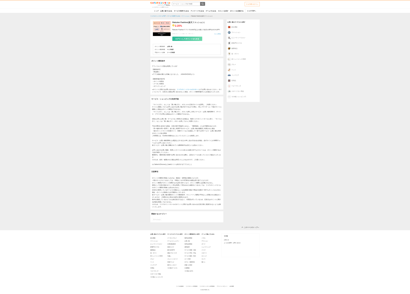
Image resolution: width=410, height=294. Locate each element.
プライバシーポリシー (222, 286)
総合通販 (234, 27)
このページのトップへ (251, 227)
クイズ (203, 250)
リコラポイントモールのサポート (188, 89)
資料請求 (187, 247)
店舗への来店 (188, 265)
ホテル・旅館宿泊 (189, 262)
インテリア (235, 75)
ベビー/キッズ (236, 86)
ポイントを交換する (237, 11)
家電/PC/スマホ (236, 43)
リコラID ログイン (252, 4)
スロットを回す (223, 11)
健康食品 (234, 48)
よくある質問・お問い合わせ (232, 243)
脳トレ (203, 262)
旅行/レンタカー (172, 265)
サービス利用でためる (181, 11)
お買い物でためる (166, 11)
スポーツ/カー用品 (237, 91)
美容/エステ (170, 247)
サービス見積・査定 (190, 250)
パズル (203, 238)
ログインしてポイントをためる (187, 38)
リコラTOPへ (251, 11)
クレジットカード (172, 259)
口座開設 (187, 268)
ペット (233, 70)
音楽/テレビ (170, 262)
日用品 (233, 80)
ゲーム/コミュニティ (173, 241)
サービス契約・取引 (190, 256)
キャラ (203, 259)
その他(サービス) (172, 268)
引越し (169, 256)
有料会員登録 (188, 244)
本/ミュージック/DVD (238, 59)
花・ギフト (235, 53)
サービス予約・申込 (190, 253)
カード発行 (187, 259)
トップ (156, 11)
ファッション (157, 219)
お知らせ (226, 240)
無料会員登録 (188, 238)
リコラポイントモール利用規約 (207, 286)
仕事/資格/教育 (171, 244)
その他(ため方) (188, 271)
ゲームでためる (211, 11)
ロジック (204, 256)
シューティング (206, 247)
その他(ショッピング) (238, 96)
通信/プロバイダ (172, 253)
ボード (203, 244)
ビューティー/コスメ (238, 37)
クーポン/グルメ (172, 238)
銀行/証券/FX (171, 250)
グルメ (233, 64)
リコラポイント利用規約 (192, 286)
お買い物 (187, 241)
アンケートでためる (197, 11)
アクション (205, 241)
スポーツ (204, 253)
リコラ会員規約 (180, 286)
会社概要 (232, 286)
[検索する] (202, 4)
